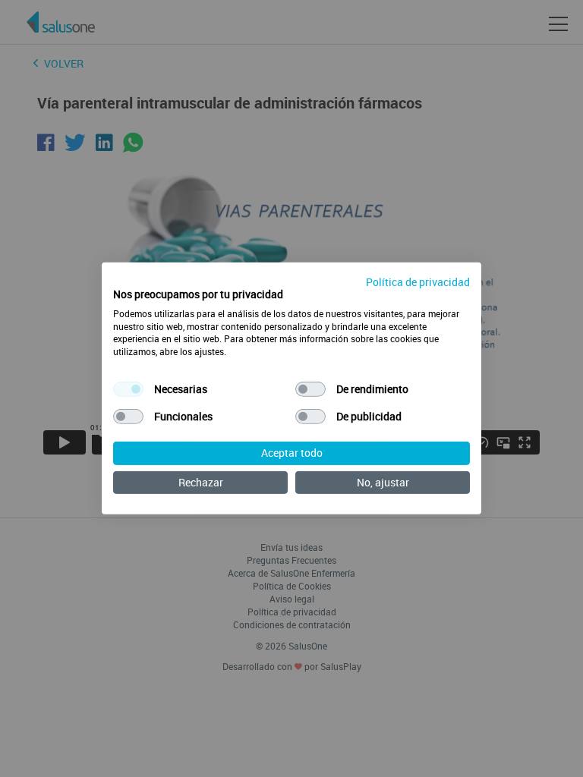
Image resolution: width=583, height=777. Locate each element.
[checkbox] (128, 389)
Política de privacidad (418, 282)
